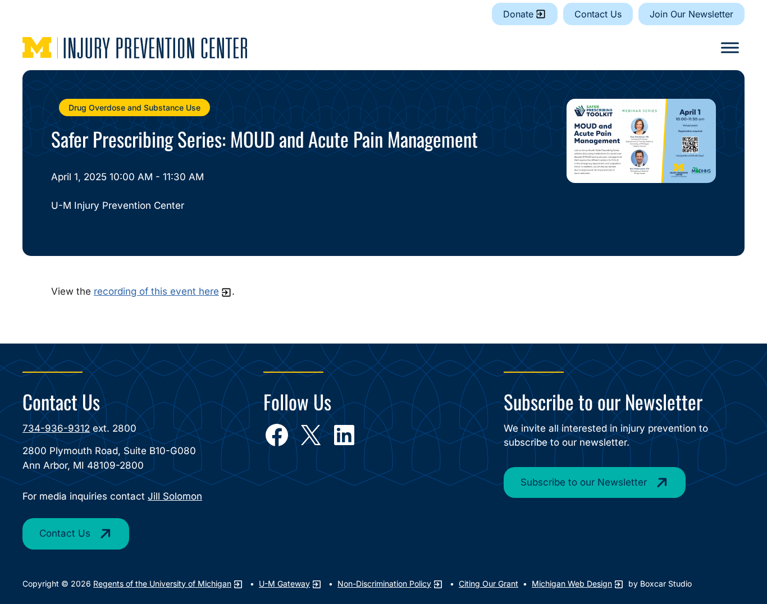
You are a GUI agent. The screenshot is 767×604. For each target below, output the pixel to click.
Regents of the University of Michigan (162, 583)
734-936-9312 (56, 428)
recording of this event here (156, 291)
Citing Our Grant (488, 583)
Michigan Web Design (572, 583)
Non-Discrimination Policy (384, 583)
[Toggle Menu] (730, 48)
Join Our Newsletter (691, 14)
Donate (518, 14)
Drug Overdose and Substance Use (134, 107)
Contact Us (598, 14)
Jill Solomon (175, 496)
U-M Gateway (284, 583)
